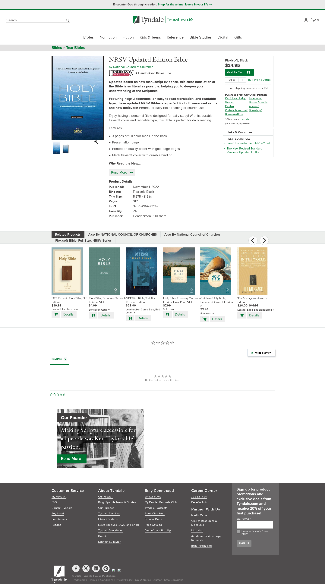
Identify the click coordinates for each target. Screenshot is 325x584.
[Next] (264, 240)
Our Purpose (106, 508)
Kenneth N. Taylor (109, 542)
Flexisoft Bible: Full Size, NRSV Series (83, 240)
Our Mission (105, 496)
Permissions (59, 519)
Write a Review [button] (263, 352)
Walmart (229, 102)
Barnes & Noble (258, 102)
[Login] (306, 20)
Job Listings (199, 496)
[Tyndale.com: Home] (163, 20)
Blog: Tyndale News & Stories (117, 502)
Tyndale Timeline (109, 513)
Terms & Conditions (101, 580)
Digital (223, 37)
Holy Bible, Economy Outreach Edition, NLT (107, 300)
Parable (229, 106)
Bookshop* (255, 110)
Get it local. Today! (235, 98)
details (245, 119)
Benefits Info (199, 502)
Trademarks (79, 580)
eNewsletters (153, 496)
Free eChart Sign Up (158, 530)
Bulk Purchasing (201, 546)
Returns (56, 525)
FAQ (54, 502)
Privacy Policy (124, 580)
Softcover (205, 313)
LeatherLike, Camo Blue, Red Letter (143, 311)
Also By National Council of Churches (192, 234)
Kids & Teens (150, 37)
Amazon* (254, 106)
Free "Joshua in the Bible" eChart (248, 143)
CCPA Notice (143, 580)
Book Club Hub (155, 513)
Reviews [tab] (57, 358)
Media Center (199, 515)
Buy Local (58, 513)
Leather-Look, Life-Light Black (254, 309)
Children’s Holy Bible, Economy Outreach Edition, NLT (216, 302)
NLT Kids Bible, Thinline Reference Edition (140, 300)
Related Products (68, 234)
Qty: (232, 80)
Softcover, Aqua (98, 309)
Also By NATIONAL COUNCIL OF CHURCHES (122, 234)
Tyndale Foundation (110, 530)
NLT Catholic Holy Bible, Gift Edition (69, 300)
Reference (175, 37)
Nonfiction (108, 37)
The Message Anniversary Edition (252, 300)
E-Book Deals (153, 519)
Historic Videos (108, 519)
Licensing (197, 530)
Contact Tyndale (62, 508)
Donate (103, 536)
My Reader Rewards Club (161, 502)
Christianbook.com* (236, 110)
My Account (59, 496)
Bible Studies (201, 37)
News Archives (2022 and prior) (118, 525)
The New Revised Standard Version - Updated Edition (244, 150)
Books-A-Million (234, 114)
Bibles (88, 37)
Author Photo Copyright (168, 580)
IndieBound (255, 98)
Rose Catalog (153, 525)
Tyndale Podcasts (156, 508)
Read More (71, 458)
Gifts (238, 37)
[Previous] (252, 240)
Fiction (128, 37)
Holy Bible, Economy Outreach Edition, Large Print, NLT (181, 300)
